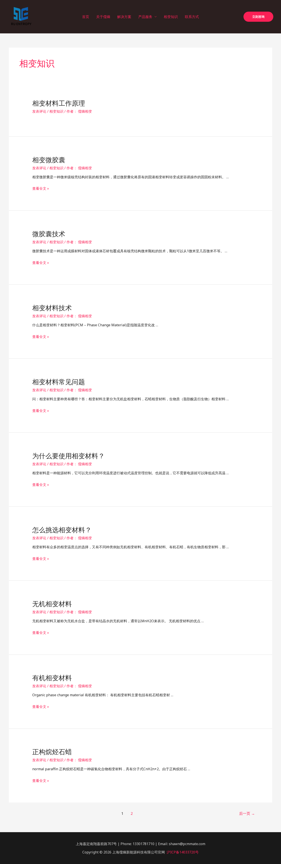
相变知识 (171, 16)
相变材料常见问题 (58, 382)
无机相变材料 (52, 604)
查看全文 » (40, 188)
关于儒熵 (103, 16)
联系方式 (192, 16)
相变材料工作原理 (58, 103)
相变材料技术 (52, 308)
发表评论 (39, 111)
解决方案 (124, 16)
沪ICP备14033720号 (183, 852)
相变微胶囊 (48, 160)
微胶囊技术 (48, 234)
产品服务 (145, 16)
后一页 (247, 813)
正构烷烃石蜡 (52, 752)
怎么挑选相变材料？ (62, 530)
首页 (85, 16)
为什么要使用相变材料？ (68, 456)
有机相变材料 (52, 678)
